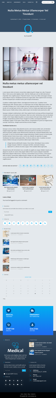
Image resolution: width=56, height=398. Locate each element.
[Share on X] (20, 165)
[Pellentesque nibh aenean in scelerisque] (6, 259)
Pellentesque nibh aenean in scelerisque (20, 258)
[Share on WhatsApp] (51, 165)
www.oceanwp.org (32, 396)
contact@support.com (39, 381)
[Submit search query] (52, 2)
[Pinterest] (23, 223)
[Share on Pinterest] (27, 165)
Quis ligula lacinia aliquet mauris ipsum (11, 188)
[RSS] (45, 223)
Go (50, 212)
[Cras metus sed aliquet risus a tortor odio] (6, 251)
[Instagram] (14, 223)
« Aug (4, 298)
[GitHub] (32, 223)
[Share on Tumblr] (44, 165)
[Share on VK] (37, 165)
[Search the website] (48, 2)
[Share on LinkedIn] (30, 165)
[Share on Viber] (34, 165)
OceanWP (29, 36)
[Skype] (36, 223)
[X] (5, 223)
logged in (13, 200)
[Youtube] (41, 223)
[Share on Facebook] (23, 165)
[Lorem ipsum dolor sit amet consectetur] (6, 234)
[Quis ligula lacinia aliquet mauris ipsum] (6, 242)
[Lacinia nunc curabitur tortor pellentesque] (6, 268)
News (29, 19)
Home (22, 394)
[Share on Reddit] (41, 165)
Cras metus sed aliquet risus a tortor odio (20, 250)
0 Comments (35, 19)
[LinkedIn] (18, 223)
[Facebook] (9, 223)
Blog (29, 394)
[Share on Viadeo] (48, 165)
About (25, 394)
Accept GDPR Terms (9, 215)
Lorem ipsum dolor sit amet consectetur (45, 188)
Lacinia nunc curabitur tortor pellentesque (28, 188)
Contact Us (33, 394)
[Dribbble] (27, 223)
